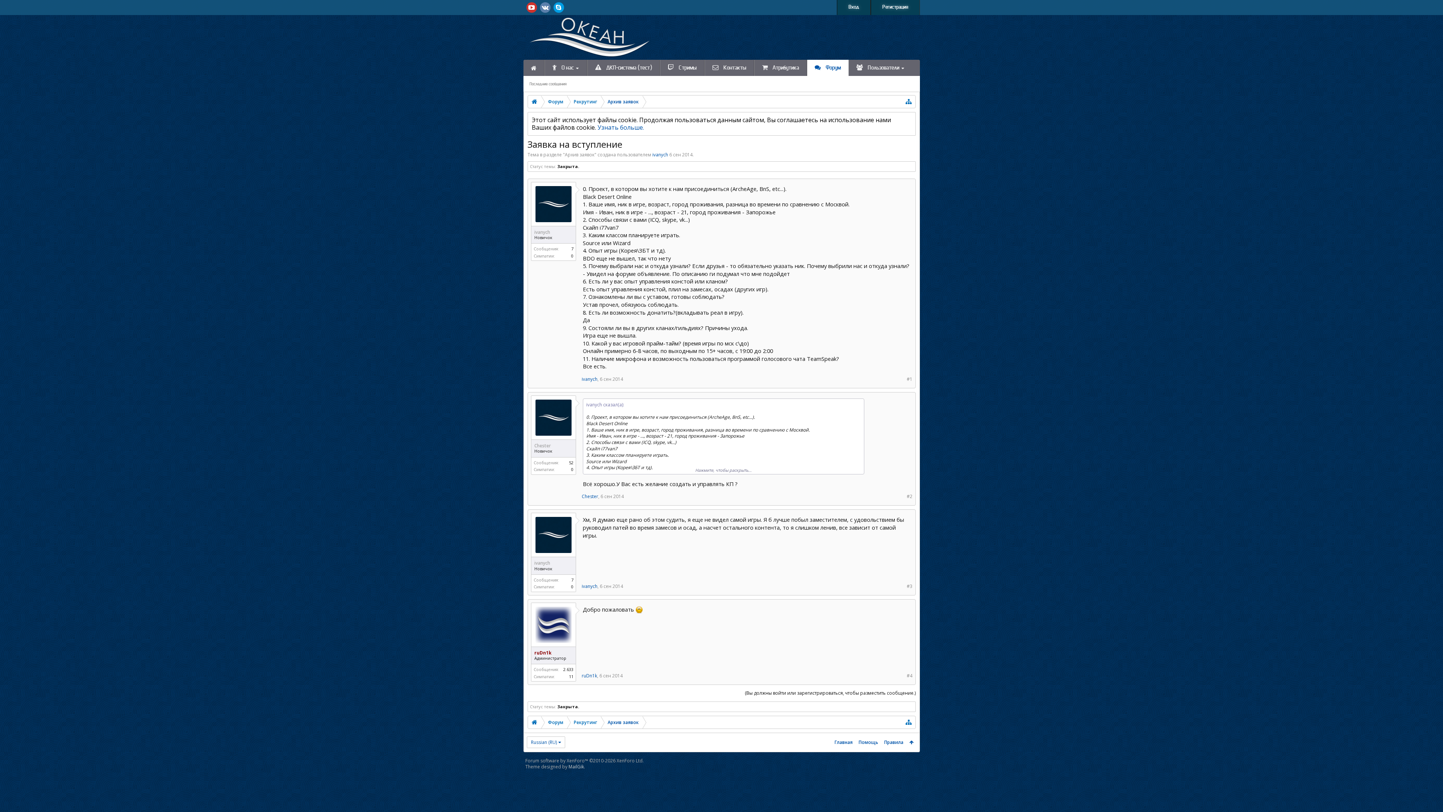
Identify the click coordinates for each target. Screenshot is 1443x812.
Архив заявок (579, 154)
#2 (909, 496)
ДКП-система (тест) (628, 68)
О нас (567, 68)
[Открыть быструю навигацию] (908, 101)
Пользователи (883, 68)
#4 (909, 676)
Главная (844, 742)
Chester (590, 496)
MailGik (576, 767)
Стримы (687, 68)
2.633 (568, 669)
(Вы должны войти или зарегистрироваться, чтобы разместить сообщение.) (830, 693)
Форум (832, 68)
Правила (893, 742)
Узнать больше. (620, 127)
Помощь (868, 742)
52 (571, 462)
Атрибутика (785, 68)
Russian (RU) (544, 742)
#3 (909, 586)
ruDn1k (589, 676)
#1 (909, 379)
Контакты (734, 68)
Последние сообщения (548, 84)
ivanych (660, 154)
